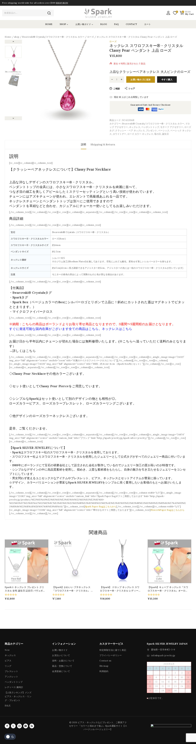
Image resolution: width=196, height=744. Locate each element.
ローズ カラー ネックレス (140, 134)
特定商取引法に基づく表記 (112, 650)
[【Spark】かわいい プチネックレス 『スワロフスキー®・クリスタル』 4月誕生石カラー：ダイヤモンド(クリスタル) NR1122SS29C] (74, 561)
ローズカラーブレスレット (62, 403)
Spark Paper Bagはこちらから (101, 506)
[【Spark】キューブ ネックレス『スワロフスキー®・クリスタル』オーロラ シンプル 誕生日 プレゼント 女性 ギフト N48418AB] (169, 561)
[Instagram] (19, 726)
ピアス (8, 660)
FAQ (116, 24)
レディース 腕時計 (14, 687)
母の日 (157, 134)
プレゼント (151, 130)
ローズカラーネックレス (51, 416)
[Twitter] (13, 726)
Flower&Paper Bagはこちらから (168, 510)
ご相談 (116, 88)
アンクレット (11, 676)
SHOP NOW (62, 3)
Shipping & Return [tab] (103, 144)
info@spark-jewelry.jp (163, 655)
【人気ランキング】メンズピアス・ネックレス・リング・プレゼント (18, 696)
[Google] (31, 726)
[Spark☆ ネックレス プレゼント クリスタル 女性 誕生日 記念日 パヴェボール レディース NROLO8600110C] (26, 561)
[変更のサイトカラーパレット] (10, 737)
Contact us (105, 660)
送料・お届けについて (63, 660)
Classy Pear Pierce (54, 386)
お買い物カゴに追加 (141, 79)
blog (103, 24)
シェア (131, 88)
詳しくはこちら (24, 351)
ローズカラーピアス (24, 403)
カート (147, 24)
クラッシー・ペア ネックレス (130, 130)
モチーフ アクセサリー (171, 127)
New (7, 650)
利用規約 (103, 671)
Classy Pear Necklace (29, 374)
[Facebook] (7, 726)
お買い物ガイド (60, 650)
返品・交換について (62, 666)
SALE (7, 705)
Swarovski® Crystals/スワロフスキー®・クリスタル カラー (153, 123)
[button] (13, 52)
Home (49, 24)
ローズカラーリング (101, 403)
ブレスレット (11, 671)
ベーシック (163, 130)
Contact (131, 24)
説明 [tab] (83, 144)
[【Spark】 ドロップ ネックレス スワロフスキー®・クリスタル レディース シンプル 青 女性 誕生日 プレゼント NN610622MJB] (122, 561)
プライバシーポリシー (110, 655)
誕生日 (165, 134)
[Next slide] (13, 118)
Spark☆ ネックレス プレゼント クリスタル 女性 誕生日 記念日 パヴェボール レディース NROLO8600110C (25, 590)
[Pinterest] (25, 726)
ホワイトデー (119, 134)
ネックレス (134, 127)
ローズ (113, 41)
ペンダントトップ (150, 127)
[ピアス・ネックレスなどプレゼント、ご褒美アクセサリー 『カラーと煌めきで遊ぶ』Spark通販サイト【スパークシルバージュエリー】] (98, 13)
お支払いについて (61, 655)
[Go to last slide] (13, 42)
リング (8, 666)
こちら (94, 329)
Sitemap (103, 666)
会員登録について (61, 671)
